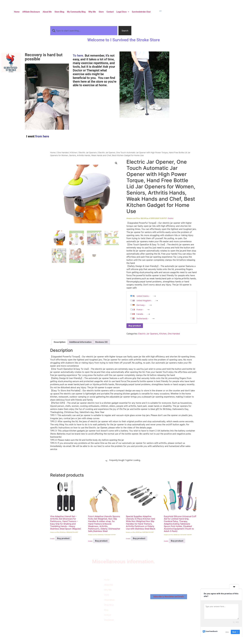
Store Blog (59, 12)
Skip (227, 632)
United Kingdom (143, 300)
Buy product (135, 325)
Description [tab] (59, 342)
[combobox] (83, 30)
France (139, 309)
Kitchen (73, 152)
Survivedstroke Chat (141, 12)
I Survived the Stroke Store (63, 592)
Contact (110, 12)
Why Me (92, 12)
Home (17, 12)
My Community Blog (76, 12)
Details (170, 218)
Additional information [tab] (80, 342)
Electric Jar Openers (88, 152)
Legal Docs (121, 12)
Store (101, 12)
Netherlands (141, 318)
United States (142, 296)
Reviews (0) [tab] (101, 342)
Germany (140, 305)
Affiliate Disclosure (31, 12)
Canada (139, 314)
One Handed (63, 152)
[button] (122, 12)
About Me (47, 12)
